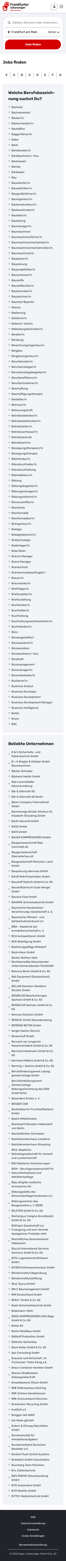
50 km (52, 32)
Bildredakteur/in (22, 475)
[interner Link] (16, 6)
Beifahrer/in (19, 318)
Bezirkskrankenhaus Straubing (31, 1144)
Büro (15, 632)
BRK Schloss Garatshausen (29, 1393)
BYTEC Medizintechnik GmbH (30, 1496)
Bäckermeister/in (22, 123)
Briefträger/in (20, 588)
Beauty (16, 307)
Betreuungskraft (22, 410)
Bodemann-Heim (22, 1310)
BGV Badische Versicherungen (31, 1163)
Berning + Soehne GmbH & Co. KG (33, 1066)
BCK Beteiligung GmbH (26, 941)
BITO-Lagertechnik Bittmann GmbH (30, 1260)
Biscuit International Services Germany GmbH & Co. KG (30, 1250)
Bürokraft (18, 659)
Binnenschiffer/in (23, 502)
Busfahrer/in (20, 680)
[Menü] (61, 6)
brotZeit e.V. (19, 1409)
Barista (16, 166)
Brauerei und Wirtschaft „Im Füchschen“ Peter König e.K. (29, 1360)
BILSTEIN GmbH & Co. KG (27, 1210)
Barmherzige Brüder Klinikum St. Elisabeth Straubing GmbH (32, 813)
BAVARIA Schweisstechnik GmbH (32, 902)
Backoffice (18, 128)
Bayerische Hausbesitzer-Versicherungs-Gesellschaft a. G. (32, 909)
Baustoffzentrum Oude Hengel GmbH (31, 889)
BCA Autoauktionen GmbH (28, 936)
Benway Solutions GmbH (27, 1014)
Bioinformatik (20, 513)
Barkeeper (18, 172)
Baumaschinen (21, 231)
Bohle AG (17, 1325)
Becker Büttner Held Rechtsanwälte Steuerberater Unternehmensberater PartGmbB (32, 961)
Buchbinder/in (21, 605)
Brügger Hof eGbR (23, 1415)
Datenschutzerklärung (33, 1523)
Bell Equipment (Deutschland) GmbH (31, 978)
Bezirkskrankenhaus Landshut (31, 1139)
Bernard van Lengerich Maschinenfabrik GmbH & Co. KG (32, 1043)
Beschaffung (20, 388)
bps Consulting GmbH (25, 1352)
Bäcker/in (18, 118)
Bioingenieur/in (21, 523)
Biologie (17, 529)
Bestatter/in (19, 399)
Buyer (15, 718)
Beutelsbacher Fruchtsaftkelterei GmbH (32, 1111)
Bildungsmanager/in (25, 491)
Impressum (33, 1529)
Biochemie (18, 507)
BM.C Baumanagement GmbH (30, 1289)
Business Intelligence (25, 707)
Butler (15, 713)
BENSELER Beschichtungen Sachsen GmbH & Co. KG (29, 997)
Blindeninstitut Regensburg (29, 1273)
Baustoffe (18, 280)
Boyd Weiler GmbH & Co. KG (29, 1347)
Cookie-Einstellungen (33, 1535)
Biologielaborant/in (24, 534)
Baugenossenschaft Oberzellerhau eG (24, 854)
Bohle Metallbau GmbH (26, 1331)
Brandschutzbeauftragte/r (28, 572)
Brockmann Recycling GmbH (30, 1404)
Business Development (26, 697)
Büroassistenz (20, 648)
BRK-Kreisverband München (30, 1398)
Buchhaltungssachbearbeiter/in (32, 621)
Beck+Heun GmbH (23, 952)
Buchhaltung (20, 615)
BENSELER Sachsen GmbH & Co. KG (32, 1007)
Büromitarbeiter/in (23, 675)
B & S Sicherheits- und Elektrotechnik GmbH (26, 754)
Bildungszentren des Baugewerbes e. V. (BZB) (27, 1203)
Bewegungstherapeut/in (27, 448)
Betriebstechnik (22, 437)
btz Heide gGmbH (23, 1420)
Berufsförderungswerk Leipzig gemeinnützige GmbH (31, 1073)
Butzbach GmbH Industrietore (30, 1459)
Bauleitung (19, 220)
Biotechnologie (21, 540)
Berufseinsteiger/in (24, 366)
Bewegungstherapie (24, 453)
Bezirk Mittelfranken (24, 1118)
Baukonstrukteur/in (24, 204)
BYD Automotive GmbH (26, 1485)
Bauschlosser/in (22, 274)
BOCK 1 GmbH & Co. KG (26, 1300)
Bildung (16, 480)
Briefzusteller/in (22, 594)
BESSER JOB (20, 1103)
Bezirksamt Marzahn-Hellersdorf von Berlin (32, 1126)
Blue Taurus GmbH (23, 1283)
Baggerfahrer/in (22, 134)
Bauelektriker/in (22, 188)
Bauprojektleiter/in (23, 269)
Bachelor (17, 107)
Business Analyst (22, 686)
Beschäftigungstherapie (27, 394)
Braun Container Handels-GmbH (32, 1367)
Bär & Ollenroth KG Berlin (27, 796)
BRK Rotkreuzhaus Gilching (29, 1388)
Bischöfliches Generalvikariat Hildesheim (30, 1241)
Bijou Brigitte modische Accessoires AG (26, 1184)
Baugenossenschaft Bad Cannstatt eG (27, 844)
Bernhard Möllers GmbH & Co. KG (32, 1060)
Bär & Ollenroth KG (23, 791)
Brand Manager (21, 561)
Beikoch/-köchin (22, 323)
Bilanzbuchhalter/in (24, 464)
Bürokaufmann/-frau (25, 653)
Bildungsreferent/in (24, 496)
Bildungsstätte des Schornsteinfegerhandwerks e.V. (32, 1193)
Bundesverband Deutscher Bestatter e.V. (29, 1446)
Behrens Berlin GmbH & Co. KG (31, 971)
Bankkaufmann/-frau (25, 155)
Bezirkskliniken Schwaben (28, 1133)
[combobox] (36, 22)
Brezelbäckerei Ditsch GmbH (30, 1382)
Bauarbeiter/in (21, 182)
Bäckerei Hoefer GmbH (26, 776)
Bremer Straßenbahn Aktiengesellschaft (25, 1375)
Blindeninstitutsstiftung (27, 1278)
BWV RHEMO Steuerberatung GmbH (30, 1478)
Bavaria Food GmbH (24, 896)
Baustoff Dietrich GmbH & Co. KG (32, 882)
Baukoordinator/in (23, 210)
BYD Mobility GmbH (24, 1490)
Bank (15, 145)
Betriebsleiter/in (22, 426)
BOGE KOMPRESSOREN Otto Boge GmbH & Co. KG (33, 1318)
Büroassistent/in (22, 642)
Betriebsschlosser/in (25, 431)
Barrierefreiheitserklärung (33, 1544)
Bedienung (19, 312)
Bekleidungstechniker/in (27, 329)
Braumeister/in (21, 583)
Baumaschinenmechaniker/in (30, 242)
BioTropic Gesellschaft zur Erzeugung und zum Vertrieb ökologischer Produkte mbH (30, 1229)
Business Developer (24, 691)
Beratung (18, 339)
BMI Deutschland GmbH (27, 1294)
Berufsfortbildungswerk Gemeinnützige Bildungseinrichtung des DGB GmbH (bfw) (30, 1087)
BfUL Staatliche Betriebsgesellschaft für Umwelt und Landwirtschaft (32, 1154)
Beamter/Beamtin (23, 302)
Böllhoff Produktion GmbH (28, 1336)
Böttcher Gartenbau (24, 1342)
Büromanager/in (22, 670)
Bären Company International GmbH (30, 804)
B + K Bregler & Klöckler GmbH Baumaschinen (31, 763)
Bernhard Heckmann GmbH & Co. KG (32, 1053)
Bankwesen (19, 161)
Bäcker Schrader (22, 771)
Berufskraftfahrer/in (24, 377)
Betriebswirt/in (21, 442)
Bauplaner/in (20, 258)
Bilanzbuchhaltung (24, 469)
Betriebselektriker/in (24, 415)
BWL (14, 724)
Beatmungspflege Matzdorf (29, 947)
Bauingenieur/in (22, 199)
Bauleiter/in (19, 215)
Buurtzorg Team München (28, 1465)
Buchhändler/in (22, 626)
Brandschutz (20, 567)
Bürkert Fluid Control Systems (30, 1454)
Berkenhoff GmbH (23, 1036)
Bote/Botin (19, 550)
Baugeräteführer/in (24, 193)
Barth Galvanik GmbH (25, 821)
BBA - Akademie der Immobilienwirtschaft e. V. (28, 928)
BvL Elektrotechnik (23, 1470)
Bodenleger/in (21, 545)
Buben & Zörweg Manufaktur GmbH (30, 1427)
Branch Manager (22, 556)
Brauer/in (18, 578)
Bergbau (17, 350)
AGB (33, 1517)
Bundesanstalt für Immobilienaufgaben (25, 1437)
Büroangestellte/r (23, 637)
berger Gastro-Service (26, 1030)
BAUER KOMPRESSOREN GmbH (31, 837)
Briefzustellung (21, 599)
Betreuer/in (19, 404)
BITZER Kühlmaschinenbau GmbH (33, 1267)
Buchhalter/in (20, 610)
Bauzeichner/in (21, 296)
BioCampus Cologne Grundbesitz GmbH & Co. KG (32, 1218)
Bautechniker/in (22, 291)
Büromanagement (23, 664)
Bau (14, 177)
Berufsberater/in (22, 361)
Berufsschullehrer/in (25, 383)
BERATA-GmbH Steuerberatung (32, 1020)
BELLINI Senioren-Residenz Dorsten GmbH (29, 988)
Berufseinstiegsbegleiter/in (29, 372)
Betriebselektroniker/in (26, 421)
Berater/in (18, 334)
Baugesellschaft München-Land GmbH (32, 863)
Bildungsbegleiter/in (25, 486)
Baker (15, 139)
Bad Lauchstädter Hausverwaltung (23, 784)
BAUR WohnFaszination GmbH (31, 876)
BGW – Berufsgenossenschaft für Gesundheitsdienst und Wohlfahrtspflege (33, 1172)
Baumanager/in (21, 226)
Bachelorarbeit (21, 112)
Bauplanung (19, 264)
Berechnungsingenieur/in (28, 345)
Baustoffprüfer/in (23, 285)
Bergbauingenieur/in (25, 356)
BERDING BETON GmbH (26, 1025)
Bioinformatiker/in (23, 518)
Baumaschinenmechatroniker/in (32, 247)
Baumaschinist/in (23, 253)
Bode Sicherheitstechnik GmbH (31, 1305)
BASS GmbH (19, 826)
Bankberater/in (21, 150)
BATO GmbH (19, 832)
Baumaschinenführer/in (27, 237)
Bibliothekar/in (21, 458)
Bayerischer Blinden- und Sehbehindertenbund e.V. (28, 919)
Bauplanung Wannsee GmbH (30, 871)
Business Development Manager (32, 702)
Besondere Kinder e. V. (26, 1098)
